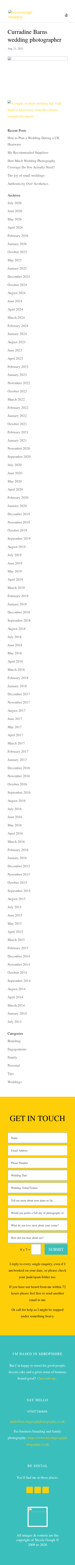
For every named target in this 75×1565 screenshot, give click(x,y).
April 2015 (15, 931)
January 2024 (17, 333)
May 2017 (15, 727)
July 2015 (15, 907)
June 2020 (15, 473)
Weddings (15, 1081)
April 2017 (15, 735)
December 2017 (19, 694)
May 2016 (15, 825)
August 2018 (17, 628)
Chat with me (46, 1378)
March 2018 (16, 669)
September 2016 (19, 792)
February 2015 (18, 948)
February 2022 (18, 407)
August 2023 (17, 342)
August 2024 (17, 292)
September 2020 (19, 456)
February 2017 (18, 751)
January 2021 (17, 440)
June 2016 (15, 817)
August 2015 (17, 898)
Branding (14, 1041)
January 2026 (17, 243)
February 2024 (18, 325)
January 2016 (17, 857)
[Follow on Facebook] (29, 1490)
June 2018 (15, 645)
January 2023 (17, 374)
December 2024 (19, 276)
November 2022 (19, 383)
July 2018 (15, 636)
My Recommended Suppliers (28, 152)
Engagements (17, 1049)
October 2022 (17, 391)
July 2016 (15, 808)
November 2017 (19, 702)
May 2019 (15, 571)
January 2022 (17, 415)
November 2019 (19, 522)
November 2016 (19, 776)
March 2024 (16, 317)
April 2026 (15, 227)
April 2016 (15, 833)
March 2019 (16, 587)
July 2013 (15, 1021)
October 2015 (17, 882)
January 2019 (17, 604)
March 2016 (16, 841)
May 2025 (15, 260)
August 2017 (17, 710)
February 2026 (18, 235)
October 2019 (17, 530)
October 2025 (17, 251)
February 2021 (18, 432)
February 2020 (18, 497)
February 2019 (18, 596)
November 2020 (19, 448)
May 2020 (15, 481)
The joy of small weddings (26, 175)
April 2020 (15, 489)
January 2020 (17, 505)
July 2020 (15, 464)
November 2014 (19, 964)
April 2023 (15, 358)
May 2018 (15, 653)
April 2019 (15, 579)
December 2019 (19, 514)
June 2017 (15, 718)
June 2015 (15, 915)
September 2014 (19, 980)
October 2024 (17, 284)
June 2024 (15, 301)
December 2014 (19, 956)
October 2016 (17, 784)
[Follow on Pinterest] (45, 1490)
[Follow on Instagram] (37, 1490)
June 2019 (15, 563)
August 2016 (17, 800)
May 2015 (15, 923)
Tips (11, 1073)
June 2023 (15, 350)
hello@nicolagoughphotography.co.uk (37, 1421)
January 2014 (17, 1013)
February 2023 (18, 366)
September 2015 (19, 890)
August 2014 (17, 989)
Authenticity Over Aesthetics (28, 183)
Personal (14, 1065)
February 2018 (18, 677)
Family (12, 1057)
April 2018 (15, 661)
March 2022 (16, 399)
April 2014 (15, 997)
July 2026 (15, 203)
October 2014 (17, 972)
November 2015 (19, 874)
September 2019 (19, 538)
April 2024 (15, 309)
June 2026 (15, 211)
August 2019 (17, 546)
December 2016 (19, 768)
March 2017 (16, 743)
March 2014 (16, 1005)
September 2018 (19, 620)
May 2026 (15, 219)
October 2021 (17, 424)
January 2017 (17, 759)
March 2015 (16, 939)
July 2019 (15, 555)
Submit (56, 1249)
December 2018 (19, 612)
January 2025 (17, 268)
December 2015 (19, 866)
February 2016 (18, 849)
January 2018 (17, 686)
